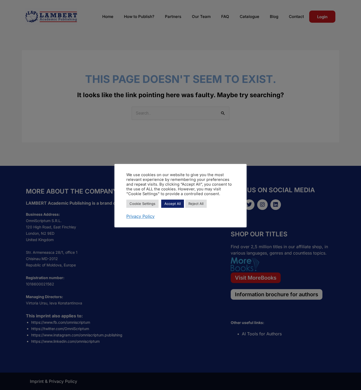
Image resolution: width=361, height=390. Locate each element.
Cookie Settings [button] (142, 203)
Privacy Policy (140, 216)
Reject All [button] (195, 203)
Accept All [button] (172, 203)
